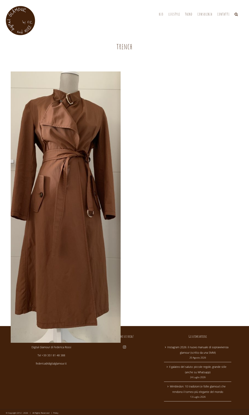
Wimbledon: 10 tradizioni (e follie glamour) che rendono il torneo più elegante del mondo (198, 389)
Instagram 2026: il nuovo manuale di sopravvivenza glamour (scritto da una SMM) (197, 349)
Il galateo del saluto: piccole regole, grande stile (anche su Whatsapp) (197, 369)
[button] (236, 14)
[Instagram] (124, 347)
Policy (55, 413)
